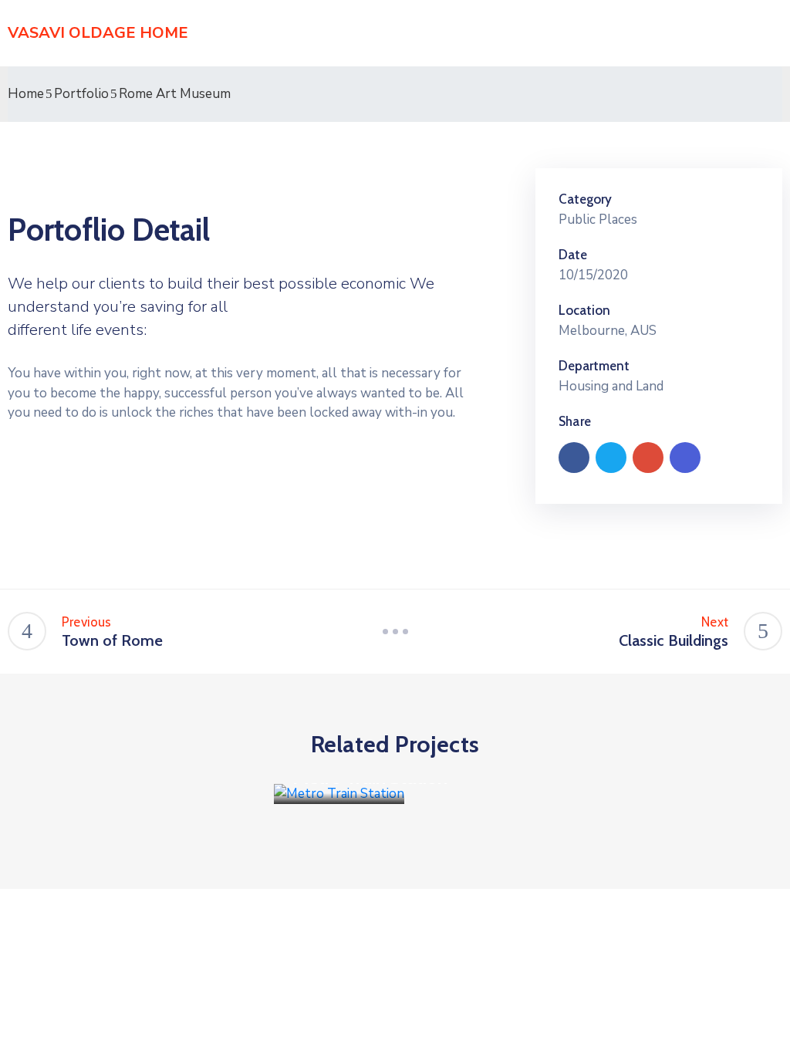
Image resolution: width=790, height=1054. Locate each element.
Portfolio (81, 94)
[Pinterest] (648, 457)
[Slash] (395, 631)
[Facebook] (574, 457)
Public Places (598, 219)
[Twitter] (611, 457)
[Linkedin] (685, 457)
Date (573, 254)
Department (594, 365)
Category (585, 199)
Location (584, 310)
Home (26, 94)
